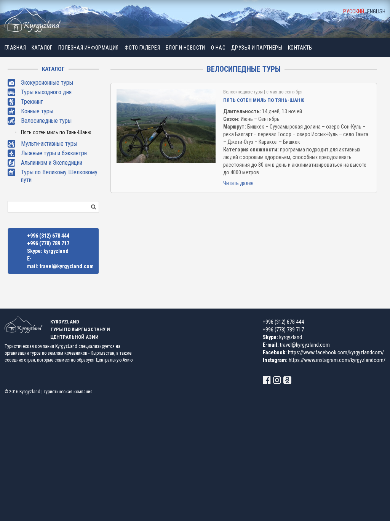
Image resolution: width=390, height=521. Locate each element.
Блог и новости (185, 48)
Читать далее (238, 183)
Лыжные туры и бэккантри (54, 153)
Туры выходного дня (46, 92)
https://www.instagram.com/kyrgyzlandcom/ (337, 360)
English (376, 11)
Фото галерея (142, 48)
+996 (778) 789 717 (48, 243)
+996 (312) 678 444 (48, 236)
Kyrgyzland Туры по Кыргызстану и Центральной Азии (80, 329)
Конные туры (37, 111)
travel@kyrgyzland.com (67, 266)
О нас (218, 48)
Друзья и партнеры (256, 48)
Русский (353, 11)
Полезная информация (88, 48)
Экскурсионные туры (47, 82)
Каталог (42, 48)
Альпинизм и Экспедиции (51, 162)
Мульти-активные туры (49, 143)
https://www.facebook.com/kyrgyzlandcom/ (336, 352)
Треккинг (32, 101)
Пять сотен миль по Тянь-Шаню (56, 132)
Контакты (300, 48)
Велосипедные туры (46, 120)
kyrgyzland (56, 251)
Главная (15, 48)
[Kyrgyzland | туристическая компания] (33, 20)
